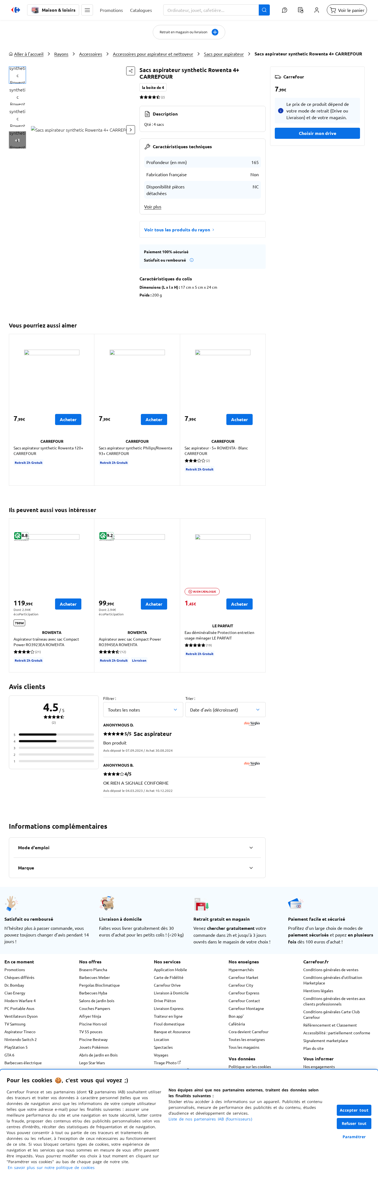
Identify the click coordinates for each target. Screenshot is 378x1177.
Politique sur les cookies (250, 1066)
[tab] (17, 75)
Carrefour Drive (167, 984)
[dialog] (189, 1123)
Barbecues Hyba (93, 992)
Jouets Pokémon (93, 1047)
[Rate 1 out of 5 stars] (141, 97)
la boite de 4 (153, 87)
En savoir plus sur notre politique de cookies (51, 1167)
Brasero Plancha (93, 969)
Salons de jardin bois (96, 1000)
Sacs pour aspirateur (224, 54)
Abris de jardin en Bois (98, 1054)
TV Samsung (14, 1023)
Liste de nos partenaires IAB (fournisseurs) (210, 1119)
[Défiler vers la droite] (130, 129)
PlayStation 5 (16, 1047)
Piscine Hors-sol (93, 1023)
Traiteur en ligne (168, 1016)
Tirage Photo (165, 1062)
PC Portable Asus (19, 1008)
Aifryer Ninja (90, 1016)
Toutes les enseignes (247, 1039)
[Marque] (251, 867)
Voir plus (152, 206)
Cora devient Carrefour (248, 1031)
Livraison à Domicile (171, 992)
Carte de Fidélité (168, 977)
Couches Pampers (94, 1008)
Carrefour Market (243, 977)
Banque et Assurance (172, 1031)
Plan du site (313, 1048)
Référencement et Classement (330, 1024)
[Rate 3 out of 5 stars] (150, 97)
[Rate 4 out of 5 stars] (154, 97)
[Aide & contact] (284, 10)
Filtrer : (109, 698)
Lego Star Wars (92, 1062)
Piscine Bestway (93, 1039)
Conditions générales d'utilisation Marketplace (332, 980)
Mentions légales (318, 990)
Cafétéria (237, 1023)
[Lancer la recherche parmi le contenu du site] (264, 10)
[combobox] (216, 10)
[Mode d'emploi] (251, 847)
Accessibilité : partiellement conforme (336, 1032)
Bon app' (236, 1016)
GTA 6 (9, 1054)
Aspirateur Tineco (19, 1031)
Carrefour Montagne (246, 1008)
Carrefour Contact (244, 1000)
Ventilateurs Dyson (21, 1016)
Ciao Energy (14, 992)
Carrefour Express (244, 992)
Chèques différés (19, 977)
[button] (87, 10)
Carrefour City (241, 984)
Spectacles (163, 1047)
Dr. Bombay (14, 984)
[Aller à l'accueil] (15, 10)
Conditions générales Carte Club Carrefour (331, 1014)
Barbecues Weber (94, 977)
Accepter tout (354, 1110)
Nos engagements (319, 1066)
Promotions (14, 969)
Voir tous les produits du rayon (177, 229)
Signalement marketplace (325, 1040)
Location (161, 1039)
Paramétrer (354, 1136)
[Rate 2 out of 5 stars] (146, 97)
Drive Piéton (165, 1000)
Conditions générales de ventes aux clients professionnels (334, 1001)
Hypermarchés (241, 969)
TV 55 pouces (90, 1031)
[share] (130, 70)
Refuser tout (354, 1123)
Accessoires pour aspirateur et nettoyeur (153, 54)
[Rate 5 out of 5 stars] (158, 97)
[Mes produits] (300, 10)
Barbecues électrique (23, 1062)
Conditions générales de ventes (330, 969)
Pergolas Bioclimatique (99, 984)
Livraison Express (168, 1008)
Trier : (190, 698)
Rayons (61, 54)
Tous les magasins (244, 1047)
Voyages (161, 1054)
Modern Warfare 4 (20, 1000)
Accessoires (90, 54)
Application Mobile (170, 969)
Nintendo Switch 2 (20, 1039)
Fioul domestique (169, 1023)
